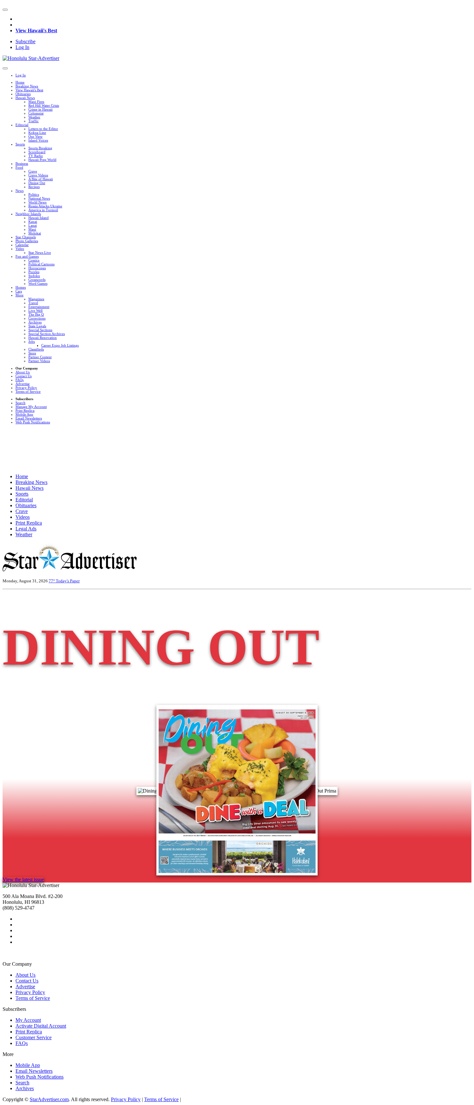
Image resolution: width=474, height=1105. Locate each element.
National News (39, 198)
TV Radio (35, 156)
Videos (22, 517)
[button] (5, 10)
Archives (35, 322)
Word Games (37, 283)
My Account (28, 1020)
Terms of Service (28, 391)
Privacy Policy (26, 388)
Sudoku (34, 276)
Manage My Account (31, 407)
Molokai (34, 233)
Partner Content (40, 357)
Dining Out (36, 183)
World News (37, 202)
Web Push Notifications (32, 422)
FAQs (19, 380)
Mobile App (24, 414)
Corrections (36, 318)
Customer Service (33, 1037)
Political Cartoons (41, 264)
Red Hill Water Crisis (43, 105)
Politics (33, 194)
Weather (34, 117)
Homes (20, 287)
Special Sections (40, 330)
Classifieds (36, 349)
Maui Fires (36, 102)
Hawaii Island (38, 218)
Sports (20, 144)
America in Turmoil (43, 210)
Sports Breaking (40, 148)
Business (21, 163)
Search (20, 403)
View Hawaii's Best (36, 30)
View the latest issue (23, 879)
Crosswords (36, 279)
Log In (22, 47)
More (19, 295)
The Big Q (36, 314)
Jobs (31, 341)
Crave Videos (38, 175)
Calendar (22, 245)
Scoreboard (36, 152)
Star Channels (25, 237)
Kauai (32, 221)
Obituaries (23, 94)
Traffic (33, 121)
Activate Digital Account (40, 1026)
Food (19, 167)
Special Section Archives (46, 334)
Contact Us (23, 376)
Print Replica (25, 410)
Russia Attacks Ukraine (45, 206)
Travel (33, 303)
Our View (35, 136)
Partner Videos (39, 361)
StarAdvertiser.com (49, 1099)
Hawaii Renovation (42, 338)
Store (32, 353)
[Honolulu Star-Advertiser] (31, 58)
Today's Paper (68, 580)
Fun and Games (27, 256)
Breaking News (26, 86)
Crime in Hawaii (40, 109)
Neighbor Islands (28, 214)
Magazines (36, 299)
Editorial (21, 125)
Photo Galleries (26, 241)
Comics (33, 260)
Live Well (35, 310)
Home (20, 82)
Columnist (36, 113)
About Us (22, 372)
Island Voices (38, 140)
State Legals (37, 326)
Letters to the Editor (43, 129)
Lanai (32, 225)
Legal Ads (25, 528)
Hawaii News (25, 98)
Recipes (34, 187)
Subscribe (25, 41)
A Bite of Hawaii (40, 179)
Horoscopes (37, 268)
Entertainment (38, 307)
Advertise (22, 384)
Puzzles (33, 272)
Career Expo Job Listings (60, 345)
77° (52, 580)
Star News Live (39, 252)
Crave (32, 171)
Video (19, 249)
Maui (32, 229)
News (19, 190)
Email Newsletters (28, 418)
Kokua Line (37, 132)
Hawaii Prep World (42, 160)
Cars (18, 291)
